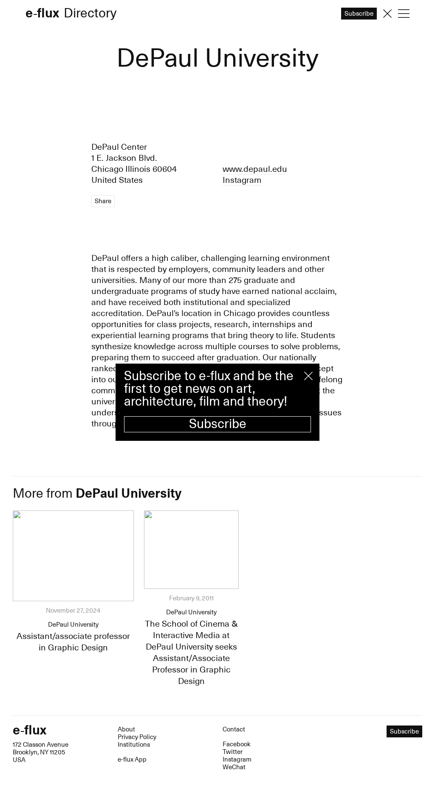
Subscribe (217, 424)
